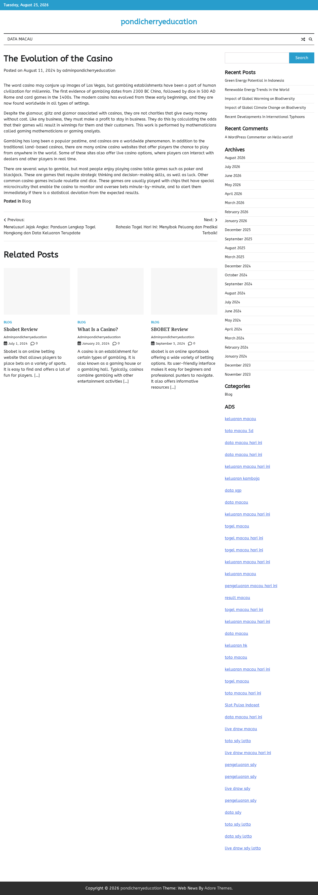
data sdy (233, 812)
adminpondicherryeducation (88, 70)
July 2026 (232, 167)
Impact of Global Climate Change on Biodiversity (265, 108)
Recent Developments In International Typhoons (265, 117)
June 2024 (233, 311)
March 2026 (234, 203)
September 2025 (238, 239)
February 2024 (236, 347)
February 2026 (236, 212)
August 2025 (235, 248)
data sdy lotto (238, 836)
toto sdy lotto (238, 824)
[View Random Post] (303, 39)
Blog (26, 201)
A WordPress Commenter (245, 137)
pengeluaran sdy (240, 764)
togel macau (237, 681)
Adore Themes (218, 888)
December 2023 (238, 365)
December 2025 (238, 230)
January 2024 (236, 356)
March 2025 (234, 257)
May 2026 (233, 185)
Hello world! (282, 137)
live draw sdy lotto (243, 848)
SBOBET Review (169, 329)
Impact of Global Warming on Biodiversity (260, 99)
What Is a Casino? (98, 329)
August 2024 (235, 293)
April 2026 (233, 194)
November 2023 (238, 374)
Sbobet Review (21, 329)
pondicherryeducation (159, 21)
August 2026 (235, 158)
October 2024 (236, 275)
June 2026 (233, 176)
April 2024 (233, 329)
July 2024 (232, 302)
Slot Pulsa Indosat (242, 705)
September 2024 (238, 284)
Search (301, 57)
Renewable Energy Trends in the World (257, 90)
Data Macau (20, 39)
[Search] (310, 39)
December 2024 (238, 266)
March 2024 (234, 338)
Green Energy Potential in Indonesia (254, 81)
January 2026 (236, 221)
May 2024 (233, 320)
